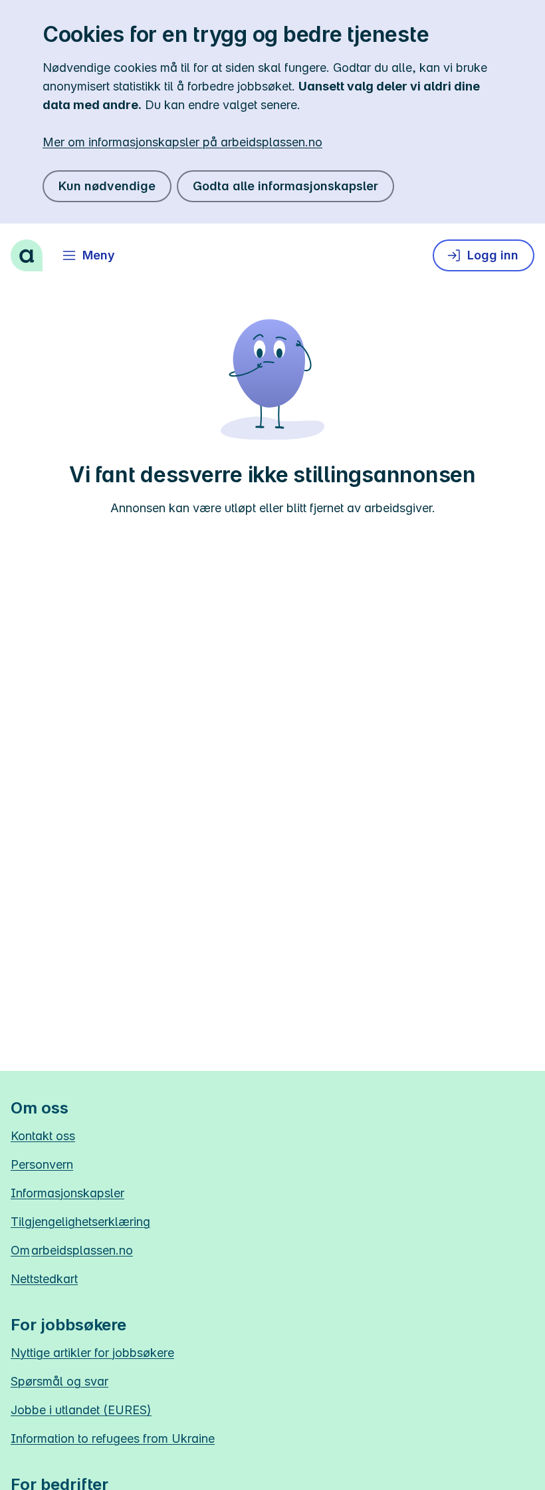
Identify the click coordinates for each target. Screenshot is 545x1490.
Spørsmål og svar (59, 1381)
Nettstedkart (44, 1279)
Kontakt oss (43, 1136)
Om (72, 1250)
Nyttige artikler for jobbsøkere (92, 1353)
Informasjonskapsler (67, 1193)
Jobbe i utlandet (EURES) (81, 1410)
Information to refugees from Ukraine (113, 1438)
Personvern (42, 1164)
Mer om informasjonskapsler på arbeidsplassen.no (182, 142)
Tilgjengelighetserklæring (80, 1222)
